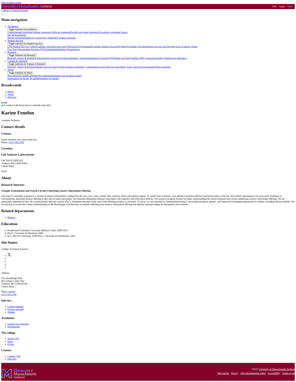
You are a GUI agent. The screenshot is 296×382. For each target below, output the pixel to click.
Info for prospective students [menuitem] (41, 38)
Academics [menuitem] (12, 26)
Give (290, 6)
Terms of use (288, 373)
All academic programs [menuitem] (108, 32)
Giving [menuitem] (100, 67)
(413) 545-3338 (16, 142)
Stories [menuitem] (16, 75)
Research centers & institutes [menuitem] (21, 58)
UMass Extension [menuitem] (162, 67)
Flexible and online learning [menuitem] (83, 32)
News (10, 341)
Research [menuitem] (11, 52)
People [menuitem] (29, 75)
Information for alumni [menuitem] (48, 78)
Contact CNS (14, 356)
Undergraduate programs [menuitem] (19, 32)
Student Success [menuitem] (15, 40)
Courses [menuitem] (123, 32)
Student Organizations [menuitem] (69, 49)
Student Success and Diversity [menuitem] (161, 46)
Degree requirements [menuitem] (17, 38)
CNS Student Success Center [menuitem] (21, 46)
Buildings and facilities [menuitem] (63, 75)
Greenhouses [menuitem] (64, 58)
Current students (15, 306)
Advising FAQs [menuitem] (38, 49)
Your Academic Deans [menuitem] (186, 46)
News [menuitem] (10, 75)
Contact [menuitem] (78, 75)
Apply (282, 6)
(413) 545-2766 (8, 294)
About (10, 94)
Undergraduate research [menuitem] (46, 58)
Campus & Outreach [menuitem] (17, 61)
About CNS (13, 338)
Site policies (223, 373)
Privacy (234, 373)
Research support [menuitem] (99, 58)
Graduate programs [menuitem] (41, 32)
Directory (12, 97)
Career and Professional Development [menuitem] (73, 46)
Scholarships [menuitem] (52, 49)
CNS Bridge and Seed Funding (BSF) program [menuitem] (131, 58)
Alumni (11, 312)
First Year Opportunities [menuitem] (19, 49)
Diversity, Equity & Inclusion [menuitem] (21, 67)
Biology (11, 217)
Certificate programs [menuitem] (60, 32)
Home (10, 91)
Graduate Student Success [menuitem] (104, 46)
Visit (274, 6)
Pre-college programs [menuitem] (65, 38)
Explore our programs (18, 324)
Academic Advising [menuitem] (45, 46)
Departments (13, 326)
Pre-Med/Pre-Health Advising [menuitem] (131, 46)
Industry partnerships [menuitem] (81, 58)
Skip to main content (11, 2)
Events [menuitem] (23, 75)
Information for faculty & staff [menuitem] (22, 78)
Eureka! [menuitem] (69, 67)
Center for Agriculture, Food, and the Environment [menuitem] (129, 67)
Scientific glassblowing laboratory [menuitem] (170, 58)
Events (10, 344)
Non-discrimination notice (253, 373)
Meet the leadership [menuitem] (42, 75)
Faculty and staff (15, 309)
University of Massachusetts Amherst (277, 369)
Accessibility (274, 373)
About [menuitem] (10, 69)
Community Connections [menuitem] (85, 67)
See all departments (16, 35)
